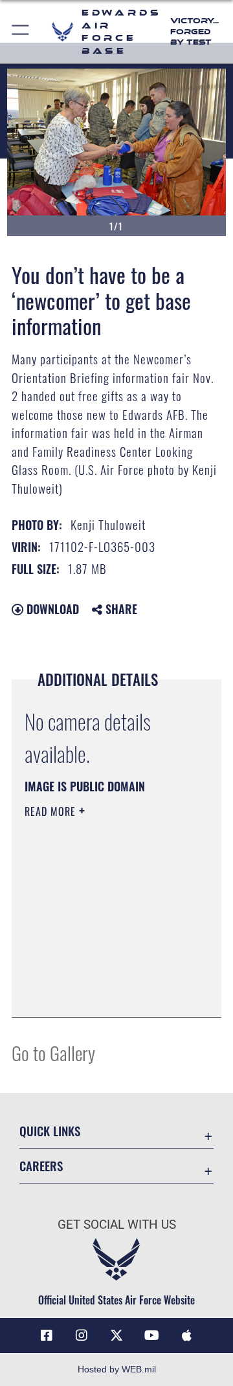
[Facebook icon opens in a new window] (46, 1335)
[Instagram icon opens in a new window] (81, 1335)
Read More (52, 811)
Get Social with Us (117, 1224)
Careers (41, 1165)
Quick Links (49, 1130)
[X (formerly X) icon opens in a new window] (116, 1335)
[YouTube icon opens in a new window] (151, 1335)
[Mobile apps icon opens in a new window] (186, 1335)
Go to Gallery (53, 1052)
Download (51, 608)
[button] (21, 31)
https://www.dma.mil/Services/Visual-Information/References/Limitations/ (103, 993)
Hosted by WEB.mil (117, 1369)
